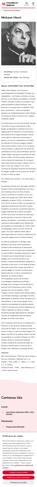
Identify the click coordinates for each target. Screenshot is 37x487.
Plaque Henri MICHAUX (15, 427)
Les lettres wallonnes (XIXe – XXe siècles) (20, 413)
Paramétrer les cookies (18, 483)
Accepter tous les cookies (18, 472)
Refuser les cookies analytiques (18, 477)
